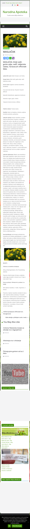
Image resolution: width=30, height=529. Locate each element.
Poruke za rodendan (6, 470)
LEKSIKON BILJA (6, 48)
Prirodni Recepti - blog (7, 442)
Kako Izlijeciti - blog (6, 444)
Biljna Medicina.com (7, 436)
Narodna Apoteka (15, 12)
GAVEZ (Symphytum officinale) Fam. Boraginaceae (13, 313)
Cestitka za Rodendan (7, 468)
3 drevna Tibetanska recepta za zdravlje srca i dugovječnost (13, 329)
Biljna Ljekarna (5, 446)
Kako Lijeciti (4, 448)
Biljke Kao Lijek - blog (7, 440)
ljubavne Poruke (5, 465)
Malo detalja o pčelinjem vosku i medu (16, 317)
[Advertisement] (15, 406)
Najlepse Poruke (6, 466)
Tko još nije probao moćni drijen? (14, 3)
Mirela (12, 55)
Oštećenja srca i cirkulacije (12, 341)
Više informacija (16, 526)
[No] (28, 522)
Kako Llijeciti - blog (6, 438)
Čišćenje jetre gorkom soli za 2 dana (13, 352)
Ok (9, 526)
